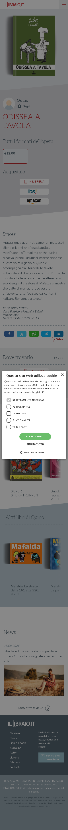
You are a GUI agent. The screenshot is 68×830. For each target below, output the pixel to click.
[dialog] (34, 415)
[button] (34, 452)
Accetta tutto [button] (35, 436)
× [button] (62, 374)
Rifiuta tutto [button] (35, 444)
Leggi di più (38, 392)
